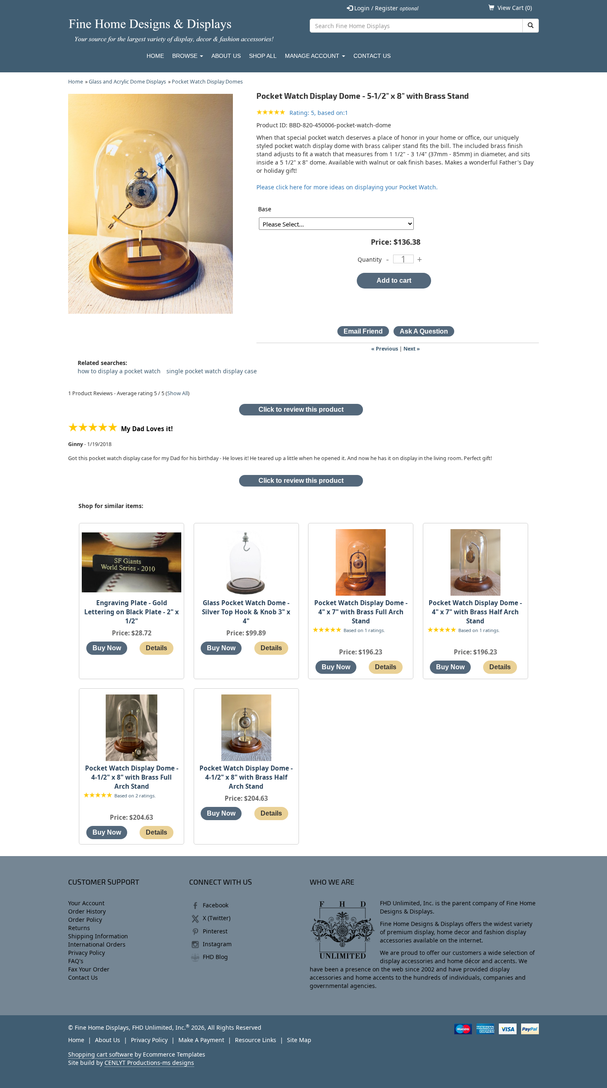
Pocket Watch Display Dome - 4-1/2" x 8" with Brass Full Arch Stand (131, 777)
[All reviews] (270, 113)
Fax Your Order (88, 969)
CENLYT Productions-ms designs (149, 1063)
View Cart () (515, 8)
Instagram (217, 944)
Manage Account (313, 55)
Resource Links (255, 1040)
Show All (177, 393)
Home (155, 55)
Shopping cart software (100, 1054)
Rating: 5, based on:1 (318, 113)
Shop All (263, 55)
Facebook (215, 905)
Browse (185, 55)
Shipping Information (98, 936)
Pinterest (215, 931)
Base (264, 209)
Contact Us (372, 55)
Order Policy (85, 919)
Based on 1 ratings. (364, 630)
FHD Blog (215, 957)
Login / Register (385, 8)
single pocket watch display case (211, 371)
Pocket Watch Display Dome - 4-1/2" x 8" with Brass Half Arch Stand (246, 777)
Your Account (86, 903)
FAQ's (75, 961)
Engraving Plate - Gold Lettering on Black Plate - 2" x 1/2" (131, 612)
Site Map (299, 1040)
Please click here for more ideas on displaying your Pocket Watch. (347, 187)
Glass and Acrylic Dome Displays (127, 81)
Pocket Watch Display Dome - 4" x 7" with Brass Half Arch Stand (475, 612)
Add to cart (394, 280)
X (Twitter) (216, 918)
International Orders (97, 944)
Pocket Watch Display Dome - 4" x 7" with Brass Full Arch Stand (361, 612)
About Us (226, 55)
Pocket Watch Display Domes (207, 81)
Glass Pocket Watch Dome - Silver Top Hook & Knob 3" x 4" (246, 612)
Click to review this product (301, 409)
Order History (87, 911)
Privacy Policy (86, 953)
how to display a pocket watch (119, 371)
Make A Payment (201, 1040)
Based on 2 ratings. (135, 795)
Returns (79, 928)
